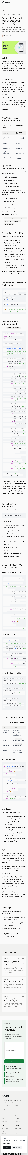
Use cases (17, 1121)
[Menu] (24, 2)
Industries (17, 1118)
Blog (3, 1131)
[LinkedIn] (4, 1109)
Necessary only (16, 1147)
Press (16, 1133)
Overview (4, 1115)
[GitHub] (2, 1109)
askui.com (5, 862)
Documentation (5, 1128)
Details (23, 1150)
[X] (7, 1109)
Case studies (18, 1115)
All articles (5, 10)
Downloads (4, 1121)
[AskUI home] (6, 2)
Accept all (7, 1147)
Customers (18, 1128)
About (16, 1131)
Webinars (4, 1133)
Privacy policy (6, 1143)
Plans (3, 1118)
